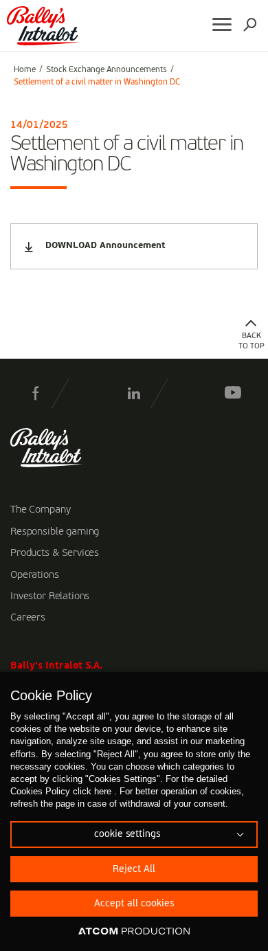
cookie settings (127, 834)
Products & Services (54, 553)
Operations (34, 575)
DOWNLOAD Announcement (105, 245)
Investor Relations (49, 596)
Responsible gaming (54, 532)
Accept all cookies (134, 903)
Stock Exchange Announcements (106, 70)
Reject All (134, 869)
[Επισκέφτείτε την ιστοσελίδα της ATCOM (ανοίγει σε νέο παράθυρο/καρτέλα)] (134, 932)
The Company (40, 510)
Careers (27, 618)
